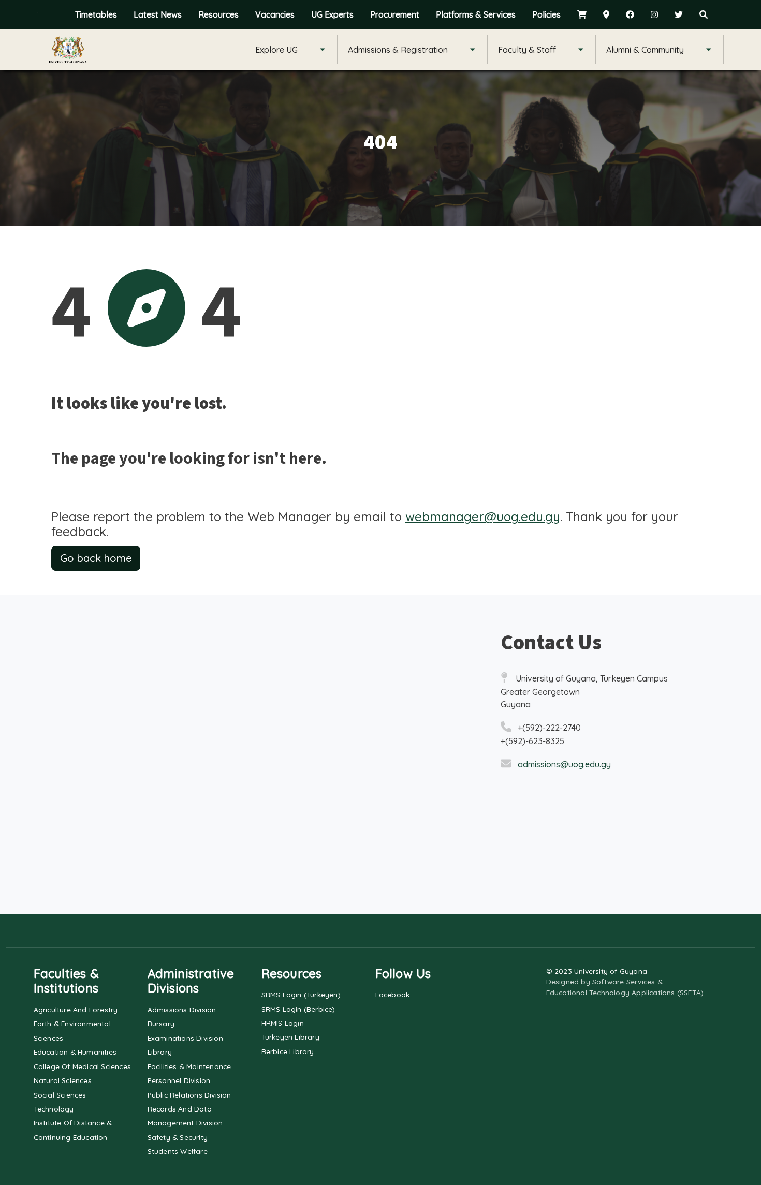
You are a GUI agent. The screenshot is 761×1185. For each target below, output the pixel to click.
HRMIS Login (282, 1022)
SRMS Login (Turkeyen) (301, 994)
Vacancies (275, 14)
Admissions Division (182, 1009)
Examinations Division (185, 1037)
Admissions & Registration (398, 50)
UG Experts (332, 14)
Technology (54, 1108)
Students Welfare (178, 1151)
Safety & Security (178, 1137)
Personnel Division (179, 1080)
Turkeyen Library (290, 1036)
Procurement (394, 14)
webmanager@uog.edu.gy (482, 516)
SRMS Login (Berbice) (298, 1008)
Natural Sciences (63, 1080)
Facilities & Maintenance (189, 1066)
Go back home (95, 558)
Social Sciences (60, 1094)
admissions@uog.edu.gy (564, 764)
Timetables (96, 14)
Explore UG (276, 50)
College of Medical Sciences (82, 1066)
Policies (546, 14)
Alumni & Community (645, 50)
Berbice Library (287, 1051)
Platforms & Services (476, 14)
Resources (218, 14)
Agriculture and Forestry (76, 1009)
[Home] (68, 49)
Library (160, 1051)
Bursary (161, 1023)
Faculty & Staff (527, 50)
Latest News (158, 14)
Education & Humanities (75, 1051)
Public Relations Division (189, 1094)
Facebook (392, 994)
